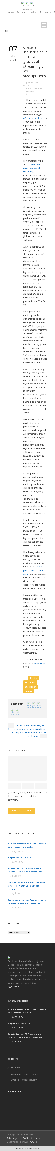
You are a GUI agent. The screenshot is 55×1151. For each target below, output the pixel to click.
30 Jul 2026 (15, 875)
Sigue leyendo (14, 986)
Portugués (45, 12)
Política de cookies (32, 1138)
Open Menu (44, 25)
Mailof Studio (30, 1141)
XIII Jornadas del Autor (19, 857)
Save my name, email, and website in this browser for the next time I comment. (27, 796)
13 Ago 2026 (16, 861)
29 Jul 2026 (15, 893)
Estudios (37, 88)
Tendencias (28, 91)
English (33, 12)
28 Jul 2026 (15, 907)
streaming (30, 682)
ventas (28, 691)
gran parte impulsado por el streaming (32, 168)
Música (33, 678)
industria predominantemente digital (34, 570)
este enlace (39, 662)
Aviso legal (12, 1138)
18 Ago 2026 (16, 851)
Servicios (21, 12)
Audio (29, 88)
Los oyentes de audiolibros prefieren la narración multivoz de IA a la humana (27, 886)
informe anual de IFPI (33, 118)
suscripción (30, 686)
